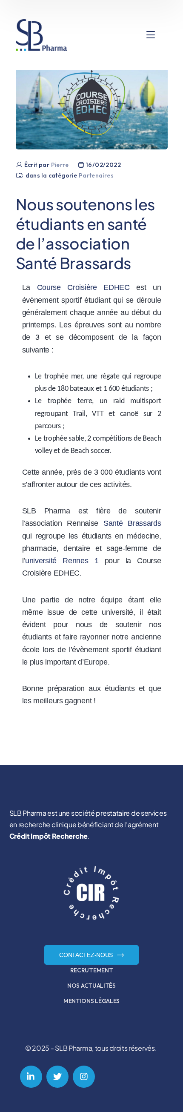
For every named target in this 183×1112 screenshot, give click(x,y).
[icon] (31, 1077)
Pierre (60, 165)
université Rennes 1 (61, 560)
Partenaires (96, 175)
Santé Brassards (132, 523)
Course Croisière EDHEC (83, 287)
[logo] (41, 34)
